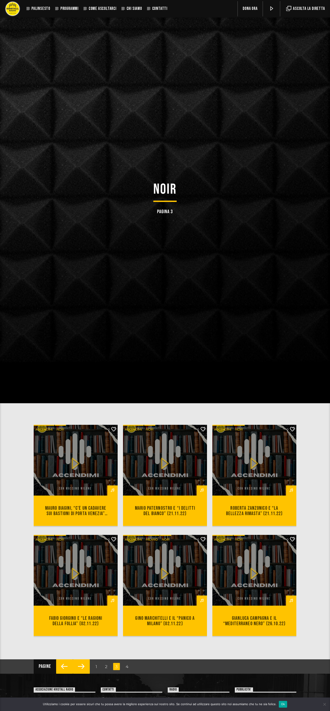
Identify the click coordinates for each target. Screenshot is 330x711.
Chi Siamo (134, 8)
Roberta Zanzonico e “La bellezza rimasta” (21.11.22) (254, 530)
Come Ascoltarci (103, 8)
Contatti (159, 8)
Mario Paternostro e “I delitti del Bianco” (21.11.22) (165, 530)
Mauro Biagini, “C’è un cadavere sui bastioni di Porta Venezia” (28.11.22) (75, 533)
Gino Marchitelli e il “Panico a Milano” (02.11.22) (165, 640)
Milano (152, 558)
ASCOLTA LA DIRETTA (308, 8)
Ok (283, 704)
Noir (60, 448)
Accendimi (44, 448)
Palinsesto (40, 8)
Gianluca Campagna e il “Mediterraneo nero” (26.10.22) (254, 640)
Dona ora (250, 8)
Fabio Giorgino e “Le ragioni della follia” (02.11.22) (75, 640)
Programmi (69, 8)
